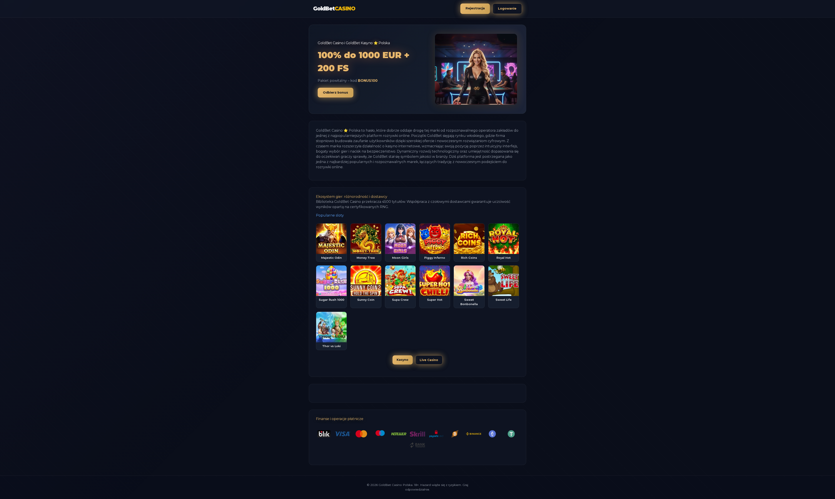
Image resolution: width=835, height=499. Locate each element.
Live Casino (429, 360)
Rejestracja (475, 8)
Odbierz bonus (335, 92)
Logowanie (507, 8)
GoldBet (334, 8)
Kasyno (402, 359)
